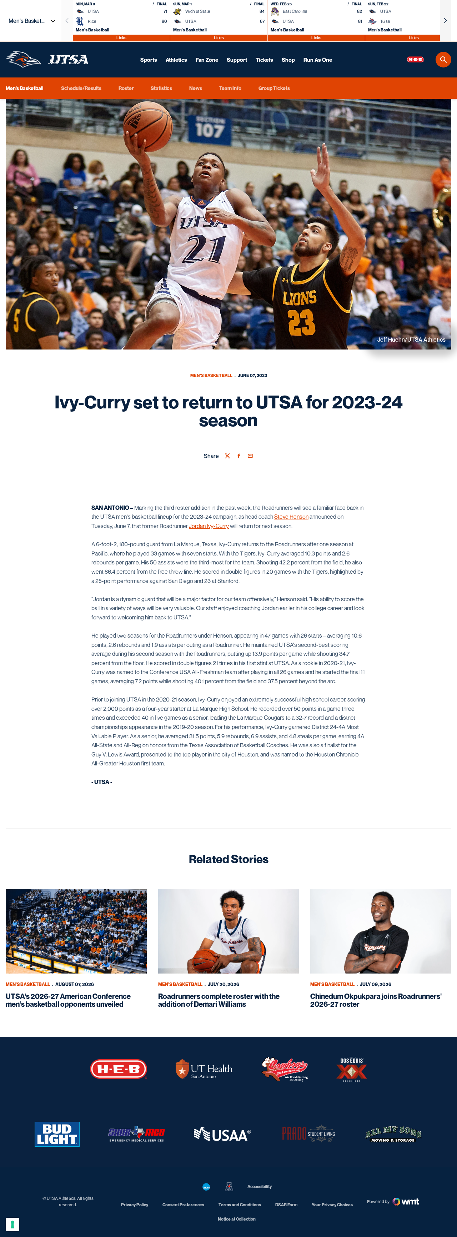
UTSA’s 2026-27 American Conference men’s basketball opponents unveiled (68, 1000)
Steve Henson (291, 516)
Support (237, 59)
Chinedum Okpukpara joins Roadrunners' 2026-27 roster (376, 1000)
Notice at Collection (237, 1219)
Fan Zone (207, 59)
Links (121, 37)
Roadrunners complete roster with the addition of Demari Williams (219, 1000)
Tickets (264, 59)
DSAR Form (286, 1204)
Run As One (317, 59)
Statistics (161, 88)
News (195, 88)
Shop (288, 59)
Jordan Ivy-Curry (209, 525)
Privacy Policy (134, 1204)
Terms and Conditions (240, 1204)
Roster (126, 88)
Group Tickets (274, 88)
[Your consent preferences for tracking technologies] (12, 1224)
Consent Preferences (183, 1204)
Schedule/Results (81, 88)
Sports (148, 59)
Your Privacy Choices (332, 1204)
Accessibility (259, 1186)
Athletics (176, 59)
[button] (445, 20)
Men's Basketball (211, 375)
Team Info (230, 88)
